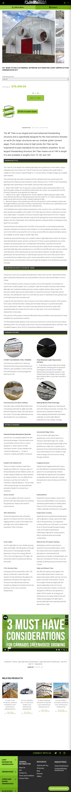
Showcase (40, 768)
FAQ (20, 770)
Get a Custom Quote (28, 112)
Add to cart (35, 98)
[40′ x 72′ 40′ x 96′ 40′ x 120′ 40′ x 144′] (35, 79)
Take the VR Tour (42, 765)
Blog (38, 771)
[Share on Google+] (40, 667)
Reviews (40, 773)
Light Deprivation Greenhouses (49, 662)
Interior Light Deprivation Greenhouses (25, 662)
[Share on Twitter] (37, 667)
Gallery (39, 776)
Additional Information (40, 127)
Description (26, 127)
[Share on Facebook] (34, 667)
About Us (22, 767)
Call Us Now (19, 7)
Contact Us (23, 773)
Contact (53, 7)
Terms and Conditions (26, 776)
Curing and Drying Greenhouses (7, 781)
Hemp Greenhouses (61, 766)
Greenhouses (7, 772)
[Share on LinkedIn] (42, 667)
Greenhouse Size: (8, 76)
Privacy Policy (24, 778)
